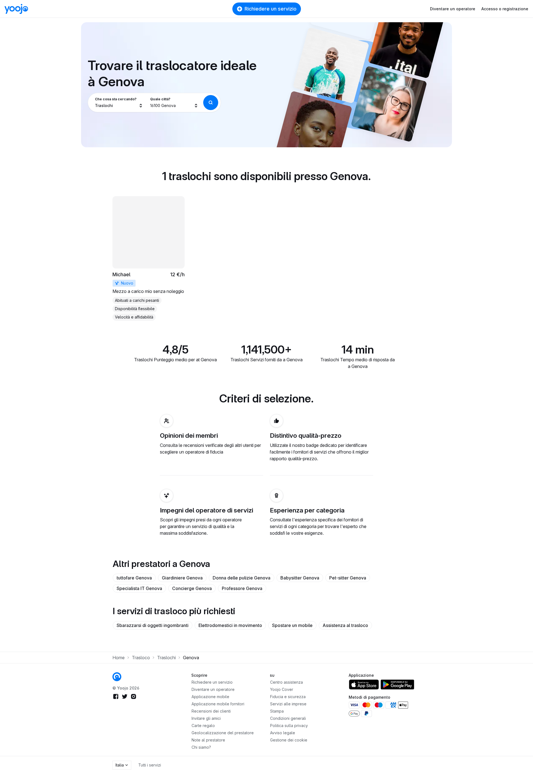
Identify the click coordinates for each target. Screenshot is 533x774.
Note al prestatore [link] (208, 740)
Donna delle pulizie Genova (241, 578)
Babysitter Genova (299, 578)
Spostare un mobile (292, 625)
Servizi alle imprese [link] (288, 703)
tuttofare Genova (134, 578)
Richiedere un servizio (270, 9)
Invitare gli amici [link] (206, 718)
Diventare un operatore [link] (213, 689)
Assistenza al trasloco (345, 625)
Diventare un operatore (452, 8)
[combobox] (118, 102)
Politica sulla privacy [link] (289, 725)
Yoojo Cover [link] (281, 689)
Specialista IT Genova (139, 588)
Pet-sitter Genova (347, 578)
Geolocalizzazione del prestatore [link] (223, 732)
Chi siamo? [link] (201, 747)
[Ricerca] (210, 102)
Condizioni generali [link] (288, 718)
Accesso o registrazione (504, 8)
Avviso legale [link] (282, 732)
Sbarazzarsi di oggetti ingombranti (152, 625)
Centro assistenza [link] (286, 682)
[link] (148, 258)
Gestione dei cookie (288, 740)
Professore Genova (242, 588)
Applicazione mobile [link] (210, 696)
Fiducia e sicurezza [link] (288, 696)
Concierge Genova (192, 588)
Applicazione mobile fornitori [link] (218, 703)
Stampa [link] (277, 711)
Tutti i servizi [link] (149, 765)
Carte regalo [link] (203, 725)
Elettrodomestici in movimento (230, 625)
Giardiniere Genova (182, 578)
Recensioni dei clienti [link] (211, 711)
